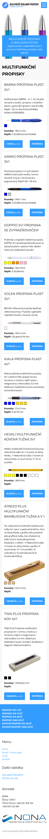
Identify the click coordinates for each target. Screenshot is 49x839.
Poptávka (37, 143)
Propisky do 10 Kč (12, 713)
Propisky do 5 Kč (11, 710)
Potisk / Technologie (12, 752)
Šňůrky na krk (10, 778)
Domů (5, 749)
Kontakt (6, 759)
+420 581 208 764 (24, 803)
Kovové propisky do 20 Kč (16, 723)
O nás (5, 755)
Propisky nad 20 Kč (13, 720)
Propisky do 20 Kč (12, 716)
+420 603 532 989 (10, 806)
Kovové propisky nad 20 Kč (17, 726)
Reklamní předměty (12, 775)
